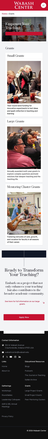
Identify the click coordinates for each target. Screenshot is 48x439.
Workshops (6, 391)
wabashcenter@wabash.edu (17, 352)
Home (4, 14)
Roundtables (7, 395)
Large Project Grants (33, 391)
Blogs (27, 366)
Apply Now (24, 317)
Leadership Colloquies (11, 399)
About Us (6, 371)
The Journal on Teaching (35, 375)
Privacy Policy (7, 416)
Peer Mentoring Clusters (35, 399)
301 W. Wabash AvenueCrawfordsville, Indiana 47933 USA (19, 346)
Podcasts (29, 371)
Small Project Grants (33, 395)
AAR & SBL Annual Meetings (9, 405)
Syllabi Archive (31, 380)
